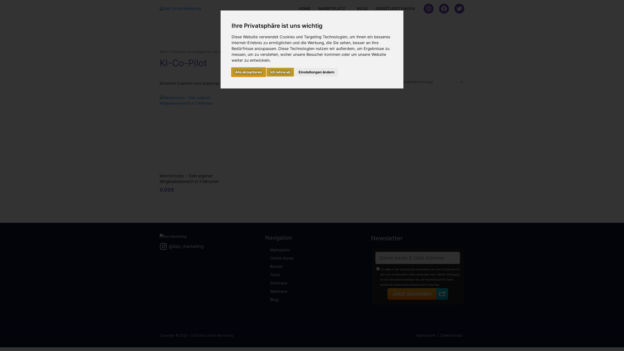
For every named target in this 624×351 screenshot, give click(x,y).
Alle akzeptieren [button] (248, 72)
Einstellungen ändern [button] (316, 72)
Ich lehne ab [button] (280, 72)
